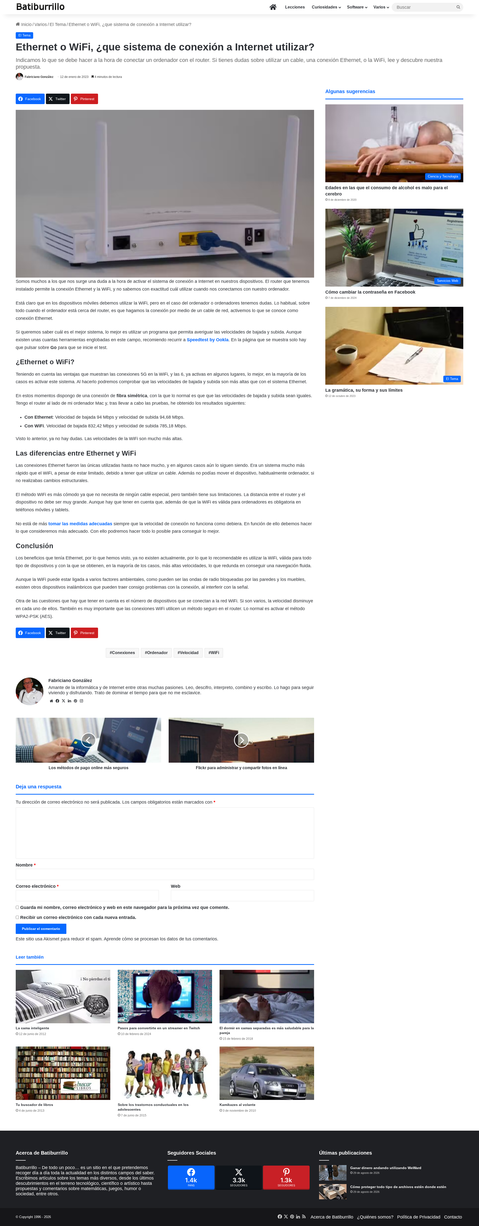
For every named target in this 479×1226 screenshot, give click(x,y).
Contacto (453, 1217)
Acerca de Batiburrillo (332, 1217)
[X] (63, 701)
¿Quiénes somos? (375, 1217)
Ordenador (157, 653)
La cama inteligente (32, 1028)
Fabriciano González (39, 77)
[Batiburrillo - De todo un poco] (41, 7)
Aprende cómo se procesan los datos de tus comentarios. (161, 938)
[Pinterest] (286, 1178)
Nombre (26, 865)
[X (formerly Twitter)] (239, 1178)
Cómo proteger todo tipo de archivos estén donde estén (398, 1187)
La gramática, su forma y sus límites (364, 390)
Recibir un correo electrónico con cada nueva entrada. (78, 917)
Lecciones (295, 7)
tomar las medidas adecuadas (80, 523)
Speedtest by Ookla (208, 339)
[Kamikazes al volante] (267, 1073)
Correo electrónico (37, 886)
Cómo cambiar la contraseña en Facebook (370, 292)
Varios (379, 7)
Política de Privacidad (418, 1217)
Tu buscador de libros (34, 1105)
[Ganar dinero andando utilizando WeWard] (333, 1173)
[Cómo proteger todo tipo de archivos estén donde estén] (333, 1192)
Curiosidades (324, 7)
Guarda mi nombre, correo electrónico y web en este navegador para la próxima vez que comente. (124, 907)
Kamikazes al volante (237, 1105)
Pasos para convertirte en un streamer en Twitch (159, 1028)
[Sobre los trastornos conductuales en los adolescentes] (165, 1073)
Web (175, 886)
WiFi (215, 653)
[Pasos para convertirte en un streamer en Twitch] (165, 996)
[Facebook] (191, 1178)
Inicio (26, 24)
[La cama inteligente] (63, 996)
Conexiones (123, 653)
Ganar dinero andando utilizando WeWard (385, 1168)
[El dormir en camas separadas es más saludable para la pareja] (267, 996)
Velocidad (189, 653)
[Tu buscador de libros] (63, 1073)
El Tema (58, 24)
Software (355, 7)
